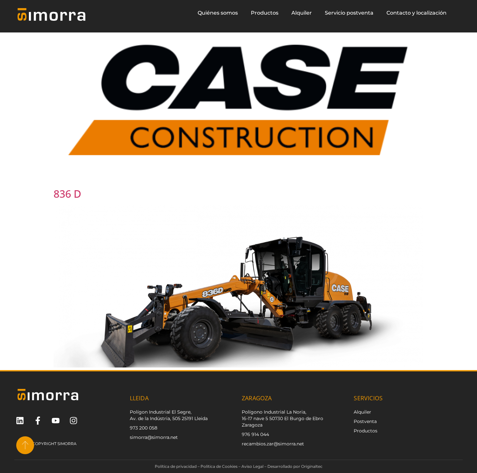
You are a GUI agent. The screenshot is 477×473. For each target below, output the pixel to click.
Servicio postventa (349, 13)
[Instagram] (73, 421)
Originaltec (312, 466)
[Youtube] (56, 421)
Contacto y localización (416, 13)
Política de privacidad (176, 466)
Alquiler (301, 13)
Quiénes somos (218, 13)
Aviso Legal (252, 466)
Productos (264, 13)
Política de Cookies (219, 466)
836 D (67, 194)
